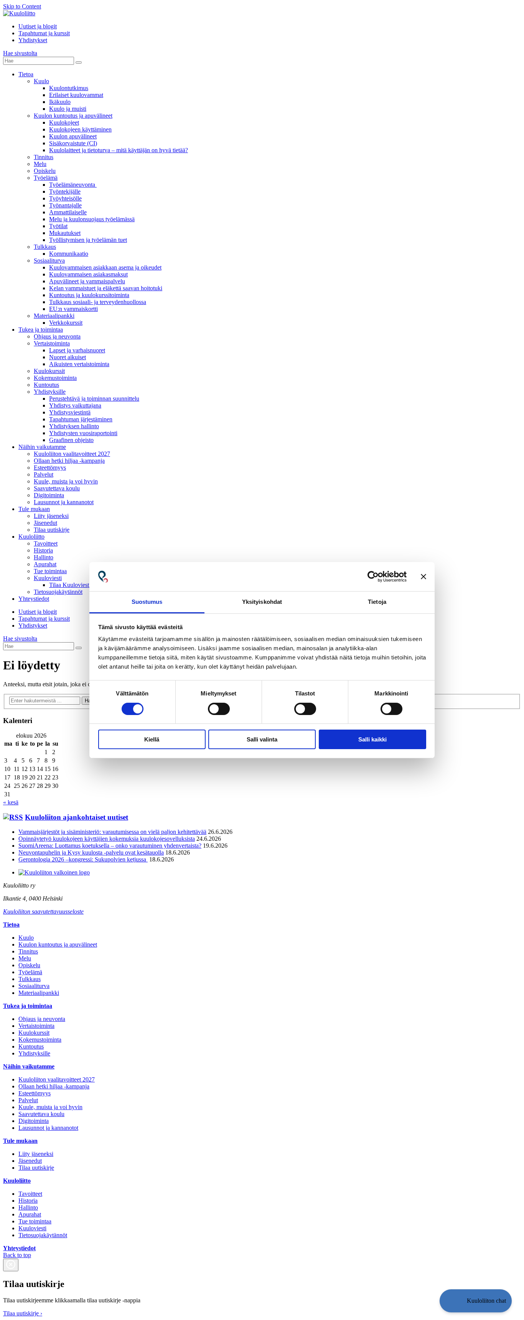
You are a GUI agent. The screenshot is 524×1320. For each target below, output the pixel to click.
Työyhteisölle (65, 198)
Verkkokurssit (65, 322)
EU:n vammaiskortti (73, 309)
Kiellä (151, 739)
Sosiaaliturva (49, 260)
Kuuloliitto (31, 536)
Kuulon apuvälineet (73, 136)
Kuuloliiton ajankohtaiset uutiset (76, 817)
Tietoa (25, 74)
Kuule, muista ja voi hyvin (66, 481)
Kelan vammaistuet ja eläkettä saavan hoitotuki (105, 288)
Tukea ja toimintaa (40, 329)
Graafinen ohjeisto (71, 440)
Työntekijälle (65, 191)
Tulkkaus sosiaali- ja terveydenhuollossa (97, 302)
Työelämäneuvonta (73, 184)
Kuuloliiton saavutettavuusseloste (43, 911)
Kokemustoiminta (55, 378)
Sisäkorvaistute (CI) (73, 143)
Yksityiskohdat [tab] (262, 601)
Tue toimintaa (50, 571)
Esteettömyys (50, 467)
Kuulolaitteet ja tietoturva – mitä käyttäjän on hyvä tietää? (118, 150)
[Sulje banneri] (423, 576)
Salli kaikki (372, 739)
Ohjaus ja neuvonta (57, 336)
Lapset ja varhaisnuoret (77, 350)
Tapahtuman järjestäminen (80, 419)
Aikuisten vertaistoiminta (79, 364)
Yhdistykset (32, 40)
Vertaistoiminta (52, 343)
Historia (43, 550)
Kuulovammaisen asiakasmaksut (88, 274)
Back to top (17, 1255)
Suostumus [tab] (147, 601)
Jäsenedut (45, 522)
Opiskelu (45, 171)
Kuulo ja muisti (67, 108)
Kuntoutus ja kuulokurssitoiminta (89, 295)
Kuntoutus (46, 384)
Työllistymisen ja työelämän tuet (88, 240)
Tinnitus (43, 157)
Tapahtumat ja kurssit (44, 33)
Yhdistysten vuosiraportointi (83, 433)
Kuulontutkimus (68, 88)
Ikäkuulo (60, 102)
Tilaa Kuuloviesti (70, 585)
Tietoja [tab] (377, 601)
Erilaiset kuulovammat (76, 95)
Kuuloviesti (48, 578)
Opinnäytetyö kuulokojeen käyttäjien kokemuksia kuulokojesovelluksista (106, 838)
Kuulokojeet (64, 122)
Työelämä (46, 177)
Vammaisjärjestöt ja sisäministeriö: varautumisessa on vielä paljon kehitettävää (112, 831)
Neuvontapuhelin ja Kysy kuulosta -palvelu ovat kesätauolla (91, 852)
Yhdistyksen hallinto (74, 426)
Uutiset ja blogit (37, 26)
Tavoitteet (46, 543)
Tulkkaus (45, 246)
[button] (476, 1300)
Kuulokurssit (49, 371)
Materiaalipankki (54, 315)
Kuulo (41, 81)
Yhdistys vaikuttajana (75, 405)
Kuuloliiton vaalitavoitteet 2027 (72, 453)
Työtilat (58, 226)
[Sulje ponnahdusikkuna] (10, 1265)
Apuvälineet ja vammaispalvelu (87, 281)
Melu (40, 164)
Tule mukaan (34, 509)
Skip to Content (22, 6)
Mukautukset (65, 233)
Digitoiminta (49, 495)
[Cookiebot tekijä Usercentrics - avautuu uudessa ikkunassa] (373, 576)
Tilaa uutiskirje (51, 529)
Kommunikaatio (68, 253)
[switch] (219, 709)
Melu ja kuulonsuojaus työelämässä (92, 219)
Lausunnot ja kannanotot (64, 502)
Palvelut (43, 474)
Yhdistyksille (50, 391)
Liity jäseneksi (51, 516)
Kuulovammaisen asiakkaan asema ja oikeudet (105, 267)
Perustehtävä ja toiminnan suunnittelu (94, 398)
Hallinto (43, 557)
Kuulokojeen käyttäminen (80, 129)
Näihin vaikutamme (42, 447)
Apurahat (45, 564)
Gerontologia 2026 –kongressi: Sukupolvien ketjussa (83, 859)
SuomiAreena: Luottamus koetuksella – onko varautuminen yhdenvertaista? (109, 845)
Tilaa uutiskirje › (22, 1313)
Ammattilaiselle (68, 212)
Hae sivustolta (20, 53)
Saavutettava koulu (57, 488)
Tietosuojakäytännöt (58, 591)
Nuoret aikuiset (67, 357)
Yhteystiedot (33, 598)
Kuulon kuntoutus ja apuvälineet (73, 115)
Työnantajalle (65, 205)
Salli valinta (262, 739)
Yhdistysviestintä (70, 412)
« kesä (10, 802)
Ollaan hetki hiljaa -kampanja (69, 460)
